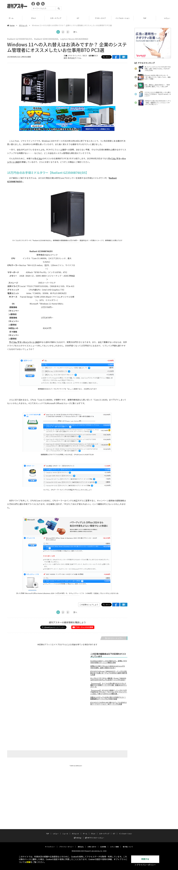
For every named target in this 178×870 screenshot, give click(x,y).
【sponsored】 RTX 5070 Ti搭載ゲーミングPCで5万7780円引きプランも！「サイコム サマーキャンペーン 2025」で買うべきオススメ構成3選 (108, 692)
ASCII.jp (78, 838)
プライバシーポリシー (66, 847)
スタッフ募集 (114, 847)
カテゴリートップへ (115, 638)
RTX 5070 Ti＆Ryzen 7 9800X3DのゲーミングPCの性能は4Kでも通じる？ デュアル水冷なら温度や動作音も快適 (108, 673)
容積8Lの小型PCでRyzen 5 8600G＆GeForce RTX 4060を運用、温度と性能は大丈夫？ (107, 667)
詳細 (28, 862)
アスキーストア (100, 18)
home (12, 25)
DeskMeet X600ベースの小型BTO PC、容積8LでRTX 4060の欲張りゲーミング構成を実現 (108, 661)
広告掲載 (103, 847)
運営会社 (81, 847)
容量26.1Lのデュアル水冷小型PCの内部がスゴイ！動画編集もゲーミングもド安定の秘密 (108, 698)
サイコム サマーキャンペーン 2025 (24, 342)
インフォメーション (122, 18)
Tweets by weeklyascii (76, 766)
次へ (75, 31)
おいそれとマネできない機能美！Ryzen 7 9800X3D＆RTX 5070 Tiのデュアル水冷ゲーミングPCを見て (108, 679)
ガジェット (23, 25)
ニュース (65, 834)
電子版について (128, 847)
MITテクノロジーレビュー (95, 838)
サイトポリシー (50, 847)
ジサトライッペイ (74, 55)
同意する (145, 859)
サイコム (38, 158)
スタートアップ (55, 18)
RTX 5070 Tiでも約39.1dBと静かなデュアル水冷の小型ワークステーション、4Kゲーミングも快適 (108, 703)
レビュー (56, 834)
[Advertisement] (127, 6)
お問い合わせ (92, 847)
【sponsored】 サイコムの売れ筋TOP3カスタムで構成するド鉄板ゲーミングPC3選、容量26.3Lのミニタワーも (108, 685)
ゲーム (11, 18)
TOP (144, 18)
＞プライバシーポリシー (145, 865)
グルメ (33, 18)
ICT (78, 18)
